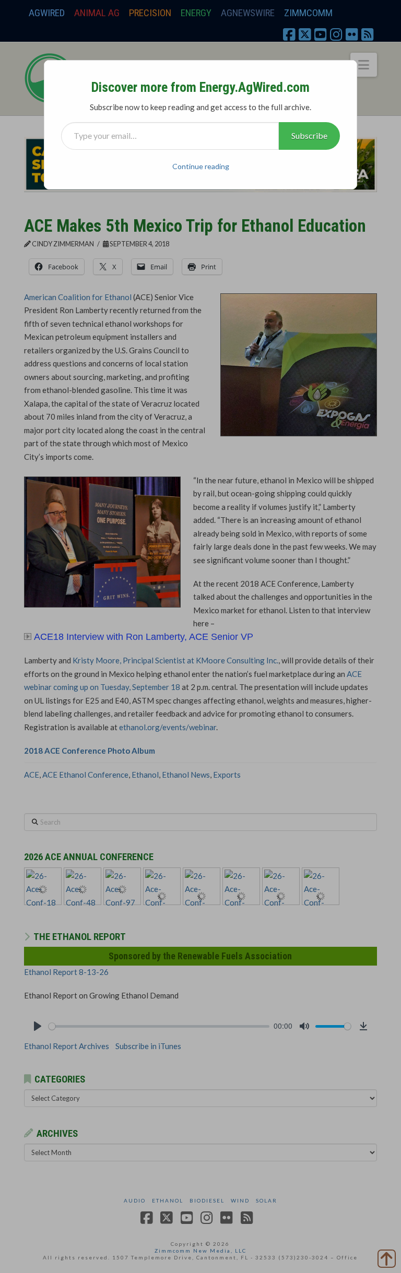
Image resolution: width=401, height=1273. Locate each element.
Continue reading (200, 166)
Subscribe (309, 135)
